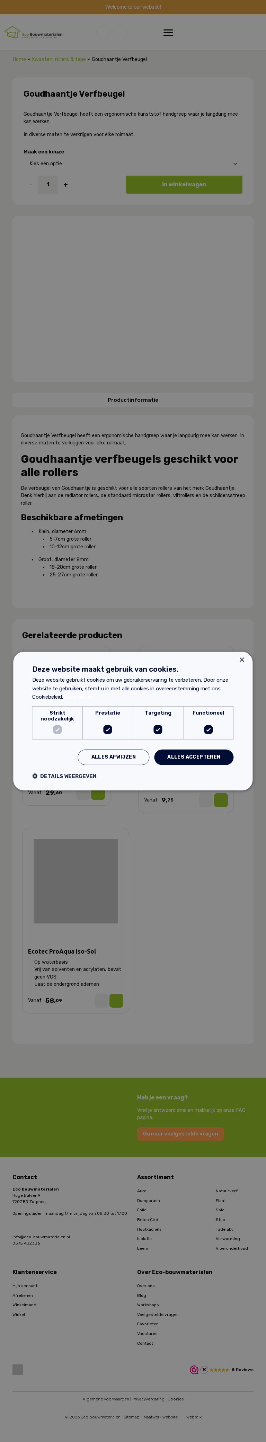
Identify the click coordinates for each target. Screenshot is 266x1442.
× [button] (241, 659)
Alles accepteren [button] (193, 757)
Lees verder (78, 697)
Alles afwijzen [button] (113, 757)
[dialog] (132, 721)
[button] (64, 776)
